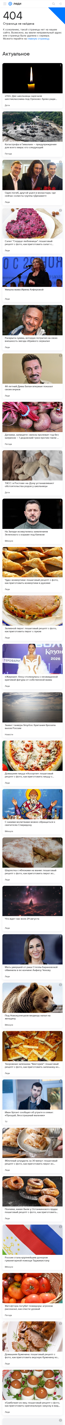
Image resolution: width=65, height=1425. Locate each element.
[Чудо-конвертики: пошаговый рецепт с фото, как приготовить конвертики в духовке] (32, 569)
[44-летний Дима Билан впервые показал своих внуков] (32, 376)
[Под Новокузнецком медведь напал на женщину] (32, 1005)
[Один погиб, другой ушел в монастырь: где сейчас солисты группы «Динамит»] (32, 182)
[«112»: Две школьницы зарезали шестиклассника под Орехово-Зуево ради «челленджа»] (32, 85)
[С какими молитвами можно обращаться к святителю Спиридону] (32, 811)
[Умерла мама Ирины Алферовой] (32, 279)
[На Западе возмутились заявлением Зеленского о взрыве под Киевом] (32, 521)
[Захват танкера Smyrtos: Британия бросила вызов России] (32, 715)
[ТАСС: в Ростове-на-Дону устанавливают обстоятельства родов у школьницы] (32, 473)
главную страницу (38, 38)
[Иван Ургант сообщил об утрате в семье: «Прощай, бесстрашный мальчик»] (32, 1102)
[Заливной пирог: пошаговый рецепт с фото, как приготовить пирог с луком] (32, 618)
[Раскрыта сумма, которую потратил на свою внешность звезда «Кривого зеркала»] (32, 327)
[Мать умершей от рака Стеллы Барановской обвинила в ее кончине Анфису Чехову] (32, 957)
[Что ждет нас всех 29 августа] (32, 908)
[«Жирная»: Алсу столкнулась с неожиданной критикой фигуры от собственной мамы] (32, 666)
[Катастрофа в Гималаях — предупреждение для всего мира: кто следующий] (32, 134)
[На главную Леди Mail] (16, 3)
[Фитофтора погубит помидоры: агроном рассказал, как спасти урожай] (32, 1295)
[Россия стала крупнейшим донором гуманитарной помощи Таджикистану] (32, 1247)
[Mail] (10, 3)
